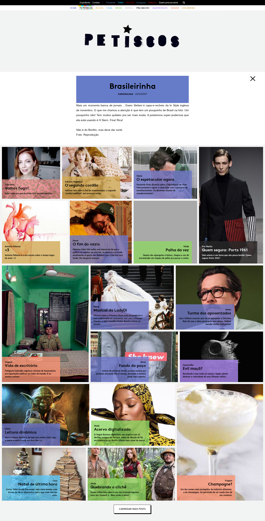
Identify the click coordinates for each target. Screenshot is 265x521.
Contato (96, 2)
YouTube (130, 2)
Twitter (121, 2)
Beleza (99, 8)
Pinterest (152, 2)
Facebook (110, 2)
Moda (118, 8)
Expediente (85, 2)
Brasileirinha (132, 86)
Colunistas (188, 8)
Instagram (141, 2)
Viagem (175, 8)
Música (129, 8)
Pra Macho (142, 8)
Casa (109, 8)
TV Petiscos (86, 8)
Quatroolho (160, 8)
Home (73, 8)
